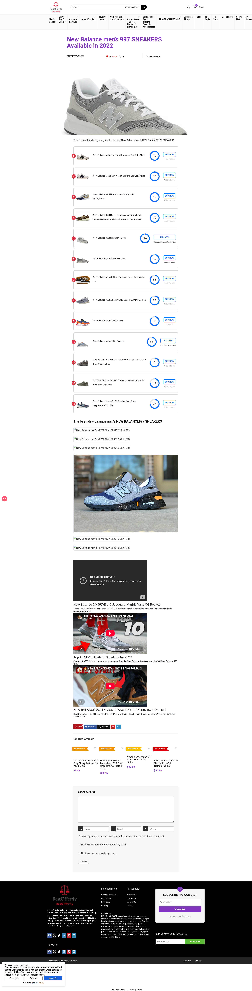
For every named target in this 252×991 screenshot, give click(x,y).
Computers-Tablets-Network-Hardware (133, 23)
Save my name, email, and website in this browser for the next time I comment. (122, 836)
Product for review (109, 895)
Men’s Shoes (52, 20)
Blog (199, 17)
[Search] (144, 7)
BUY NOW (169, 154)
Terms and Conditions (119, 990)
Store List (239, 18)
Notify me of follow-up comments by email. (104, 844)
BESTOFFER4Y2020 (75, 56)
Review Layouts (103, 18)
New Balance (154, 56)
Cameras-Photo (188, 18)
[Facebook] (49, 935)
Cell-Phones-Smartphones (117, 18)
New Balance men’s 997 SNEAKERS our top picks (139, 760)
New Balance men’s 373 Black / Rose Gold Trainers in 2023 (166, 763)
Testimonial (132, 895)
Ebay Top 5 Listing (62, 19)
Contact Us (106, 898)
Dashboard (227, 17)
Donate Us (131, 902)
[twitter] (54, 935)
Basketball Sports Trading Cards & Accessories (149, 22)
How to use (131, 898)
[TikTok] (59, 935)
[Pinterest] (69, 935)
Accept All (53, 978)
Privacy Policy (136, 990)
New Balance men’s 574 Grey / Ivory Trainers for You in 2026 (86, 763)
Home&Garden (88, 19)
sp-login (207, 18)
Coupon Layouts (73, 20)
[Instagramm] (64, 935)
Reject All (33, 978)
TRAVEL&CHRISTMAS (169, 19)
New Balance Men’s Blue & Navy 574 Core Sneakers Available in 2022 (111, 764)
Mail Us (198, 961)
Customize (14, 978)
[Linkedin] (74, 935)
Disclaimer (187, 961)
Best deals (105, 902)
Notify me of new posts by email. (98, 853)
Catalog (104, 906)
